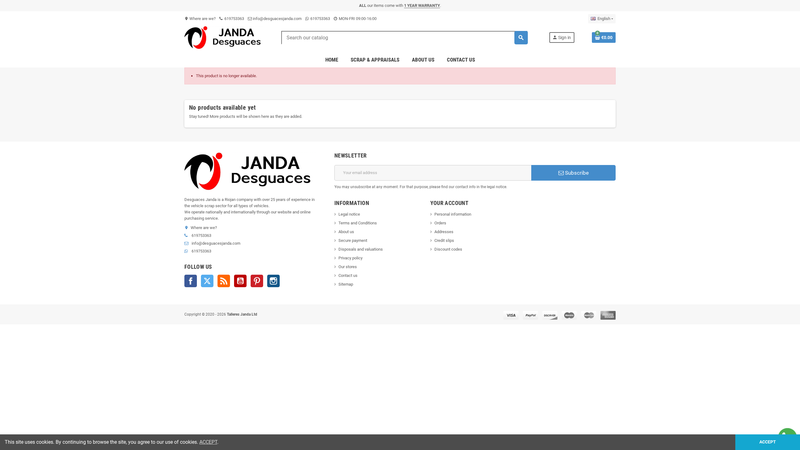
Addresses (443, 231)
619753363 (233, 18)
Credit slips (444, 240)
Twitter (207, 281)
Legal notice (349, 214)
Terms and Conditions (357, 223)
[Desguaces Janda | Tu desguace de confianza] (224, 37)
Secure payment (352, 240)
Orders (440, 223)
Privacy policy (350, 258)
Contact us (348, 275)
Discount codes (448, 249)
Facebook (190, 281)
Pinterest (257, 281)
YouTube (240, 281)
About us (346, 231)
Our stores (347, 266)
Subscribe (576, 173)
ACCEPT (208, 442)
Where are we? (200, 18)
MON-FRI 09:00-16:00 (357, 18)
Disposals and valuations (360, 249)
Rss (224, 281)
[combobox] (404, 37)
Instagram (273, 281)
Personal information (452, 214)
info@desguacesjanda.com (277, 18)
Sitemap (345, 284)
